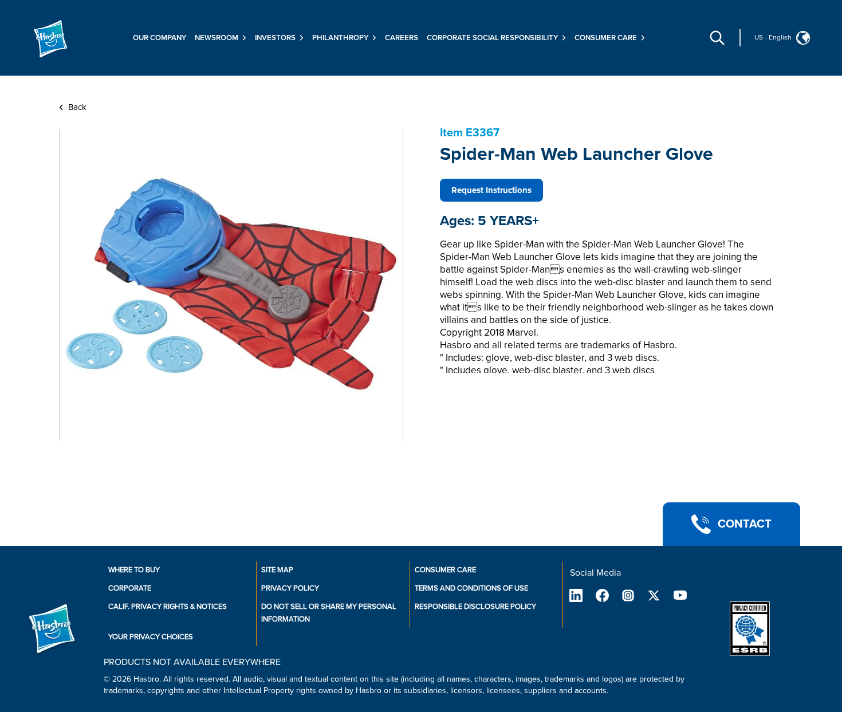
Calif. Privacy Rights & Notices (167, 606)
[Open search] (717, 37)
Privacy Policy (290, 588)
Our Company (159, 37)
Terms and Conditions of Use (471, 588)
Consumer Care (445, 570)
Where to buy (134, 570)
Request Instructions (491, 190)
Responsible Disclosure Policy (475, 606)
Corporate (129, 588)
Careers (401, 37)
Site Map (277, 570)
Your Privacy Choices (150, 637)
